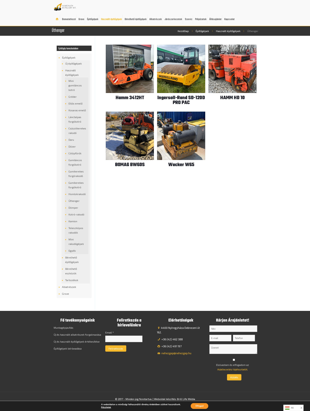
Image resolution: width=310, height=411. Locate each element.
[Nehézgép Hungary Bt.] (65, 6)
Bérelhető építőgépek (72, 259)
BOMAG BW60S (130, 165)
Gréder (72, 96)
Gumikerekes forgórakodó (76, 173)
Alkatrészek (69, 286)
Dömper (73, 207)
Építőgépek (202, 31)
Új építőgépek (73, 63)
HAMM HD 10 (232, 98)
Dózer (72, 146)
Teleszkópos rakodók (75, 230)
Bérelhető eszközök (71, 271)
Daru (71, 139)
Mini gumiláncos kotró (75, 85)
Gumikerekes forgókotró (76, 185)
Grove (65, 293)
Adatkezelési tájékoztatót (232, 369)
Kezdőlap (183, 31)
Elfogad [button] (199, 405)
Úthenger (74, 200)
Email (109, 332)
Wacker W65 (181, 165)
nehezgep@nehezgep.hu (176, 353)
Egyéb (72, 250)
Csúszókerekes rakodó (77, 130)
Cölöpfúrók (74, 153)
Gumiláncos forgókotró (75, 162)
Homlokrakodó (77, 194)
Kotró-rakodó (76, 214)
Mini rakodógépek (76, 241)
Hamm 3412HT (130, 98)
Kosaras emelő (77, 110)
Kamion (72, 221)
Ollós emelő (75, 103)
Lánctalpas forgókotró (74, 119)
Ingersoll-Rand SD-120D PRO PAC (181, 100)
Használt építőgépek (228, 31)
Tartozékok (71, 280)
